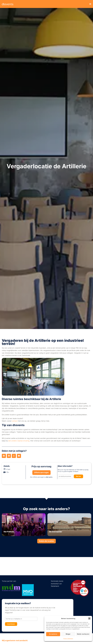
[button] (89, 618)
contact (15, 421)
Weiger (68, 634)
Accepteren (53, 634)
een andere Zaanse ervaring (18, 441)
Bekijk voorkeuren (83, 634)
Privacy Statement (68, 638)
